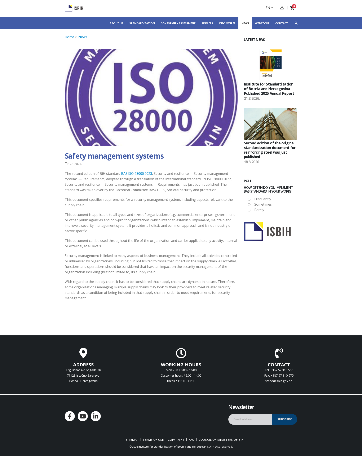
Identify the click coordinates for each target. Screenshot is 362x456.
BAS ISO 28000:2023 (136, 173)
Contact (281, 23)
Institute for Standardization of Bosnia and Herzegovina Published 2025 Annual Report (269, 89)
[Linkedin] (96, 416)
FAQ (191, 439)
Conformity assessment (178, 23)
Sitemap (132, 439)
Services (207, 23)
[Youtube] (83, 416)
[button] (294, 23)
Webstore (262, 23)
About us (116, 23)
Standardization (142, 23)
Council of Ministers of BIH (221, 439)
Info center (227, 23)
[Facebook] (70, 416)
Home (69, 37)
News (245, 23)
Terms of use (153, 439)
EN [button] (268, 7)
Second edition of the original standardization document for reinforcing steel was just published (270, 149)
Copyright (176, 439)
